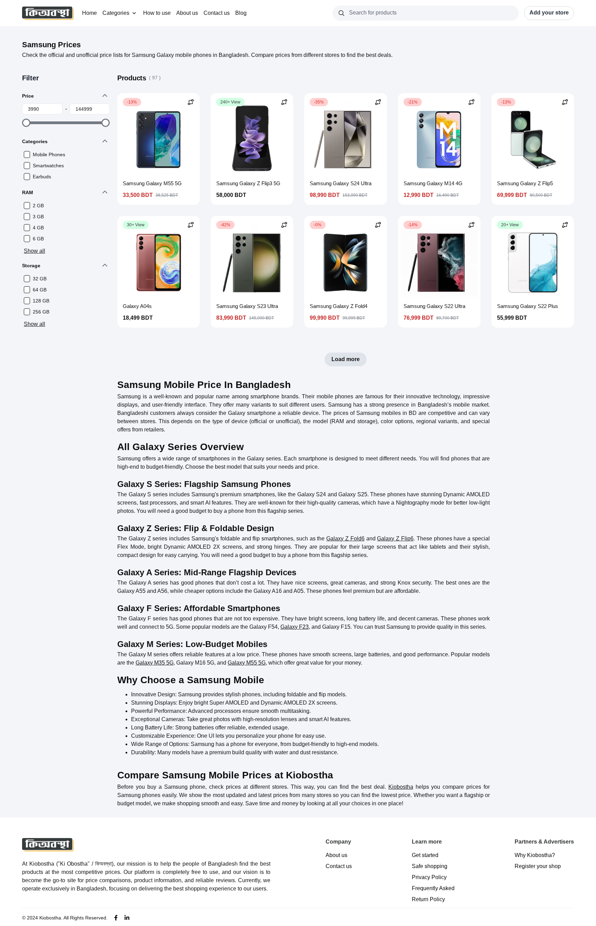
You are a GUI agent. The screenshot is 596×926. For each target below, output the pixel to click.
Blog (241, 13)
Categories (115, 13)
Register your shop (538, 866)
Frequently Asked (433, 888)
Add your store (549, 13)
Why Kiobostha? (535, 855)
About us (187, 13)
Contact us (216, 13)
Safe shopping (429, 866)
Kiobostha (400, 787)
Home (89, 13)
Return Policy (428, 899)
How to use (157, 13)
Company (338, 842)
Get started (425, 855)
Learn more (427, 842)
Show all (34, 251)
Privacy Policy (429, 877)
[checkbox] (27, 154)
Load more (345, 359)
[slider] (26, 123)
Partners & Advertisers (544, 842)
